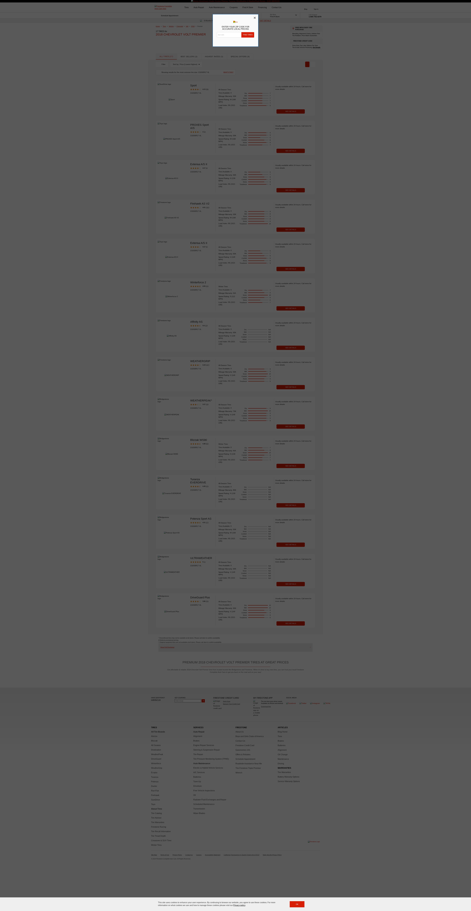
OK (297, 904)
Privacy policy (239, 905)
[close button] (468, 901)
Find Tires (248, 35)
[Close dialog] (254, 17)
